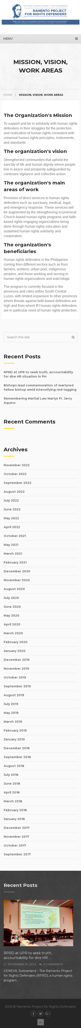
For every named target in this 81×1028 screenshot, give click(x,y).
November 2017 (16, 837)
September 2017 (17, 854)
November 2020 (17, 580)
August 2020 (14, 589)
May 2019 (11, 713)
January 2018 (14, 819)
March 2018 (13, 801)
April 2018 (12, 792)
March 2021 (13, 554)
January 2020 (14, 651)
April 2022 (12, 527)
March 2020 (13, 633)
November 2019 (16, 669)
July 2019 (11, 704)
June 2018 (12, 784)
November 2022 (17, 465)
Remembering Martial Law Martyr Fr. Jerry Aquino (38, 401)
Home (7, 94)
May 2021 (11, 545)
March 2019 (13, 722)
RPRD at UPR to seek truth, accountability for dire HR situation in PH (38, 374)
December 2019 (17, 660)
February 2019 (15, 730)
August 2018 (14, 766)
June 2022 (12, 509)
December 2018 (17, 748)
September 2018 (17, 757)
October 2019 (15, 677)
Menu (8, 39)
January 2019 (14, 739)
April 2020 (12, 624)
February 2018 (15, 810)
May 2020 (11, 615)
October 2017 (15, 845)
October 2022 (15, 474)
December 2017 (17, 828)
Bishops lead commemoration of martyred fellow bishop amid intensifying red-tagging (40, 387)
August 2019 (14, 695)
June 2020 (12, 607)
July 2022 (11, 500)
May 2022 (11, 518)
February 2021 (15, 562)
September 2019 (17, 686)
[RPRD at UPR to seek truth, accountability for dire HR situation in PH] (38, 923)
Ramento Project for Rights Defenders (46, 1007)
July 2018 (11, 775)
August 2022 (14, 492)
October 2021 (15, 536)
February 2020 (15, 642)
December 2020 (17, 571)
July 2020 (11, 598)
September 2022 (17, 483)
